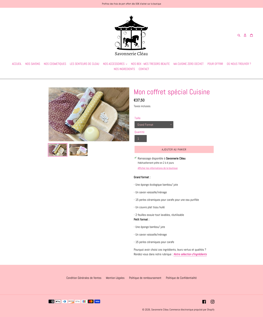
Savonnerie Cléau (160, 309)
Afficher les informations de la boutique (158, 168)
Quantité (139, 132)
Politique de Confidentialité (181, 278)
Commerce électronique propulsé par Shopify (191, 309)
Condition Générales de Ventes (83, 278)
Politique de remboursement (145, 278)
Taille (137, 118)
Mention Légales (115, 278)
